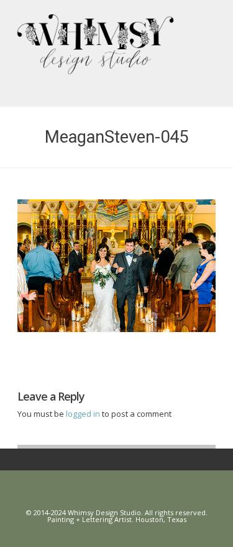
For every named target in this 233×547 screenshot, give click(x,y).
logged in (84, 413)
